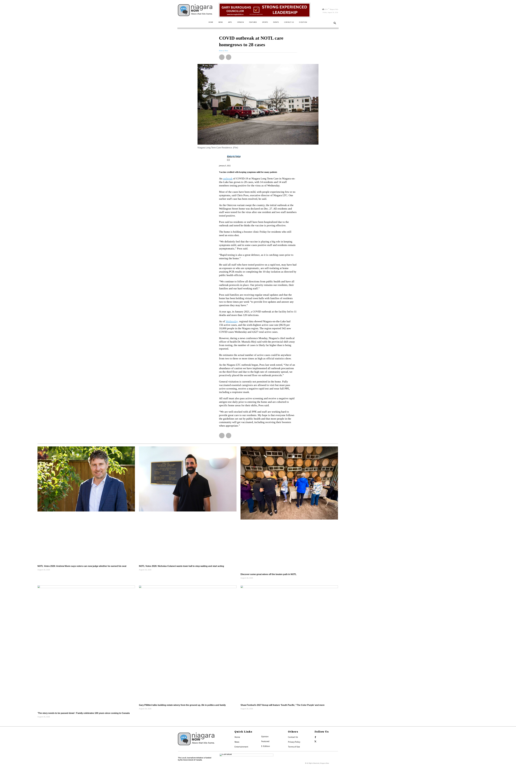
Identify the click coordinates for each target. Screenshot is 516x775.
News (236, 741)
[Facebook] (315, 737)
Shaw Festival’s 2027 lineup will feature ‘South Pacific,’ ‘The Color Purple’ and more (283, 705)
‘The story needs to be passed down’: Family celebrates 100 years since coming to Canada (83, 713)
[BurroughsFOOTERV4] (264, 10)
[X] (315, 741)
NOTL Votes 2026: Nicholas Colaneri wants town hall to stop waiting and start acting (181, 566)
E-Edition (265, 746)
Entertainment (241, 746)
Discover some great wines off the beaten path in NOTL (269, 574)
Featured (265, 741)
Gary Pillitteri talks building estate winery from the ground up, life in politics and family (182, 705)
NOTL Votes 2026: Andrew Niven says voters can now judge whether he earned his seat (81, 566)
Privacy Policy (294, 741)
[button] (335, 23)
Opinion (264, 736)
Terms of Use (294, 746)
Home (237, 737)
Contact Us (293, 737)
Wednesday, (232, 321)
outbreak (227, 178)
